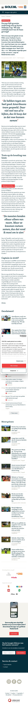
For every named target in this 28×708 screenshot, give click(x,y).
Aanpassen (13, 370)
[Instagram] (9, 683)
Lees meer (14, 633)
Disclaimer (8, 695)
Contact (5, 667)
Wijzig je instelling (8, 186)
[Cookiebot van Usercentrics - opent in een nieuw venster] (20, 336)
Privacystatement (17, 695)
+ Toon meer (14, 413)
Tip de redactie (7, 664)
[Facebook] (14, 683)
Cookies (13, 693)
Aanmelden (21, 653)
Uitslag (3, 303)
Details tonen (19, 361)
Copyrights (20, 693)
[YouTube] (19, 683)
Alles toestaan (14, 365)
